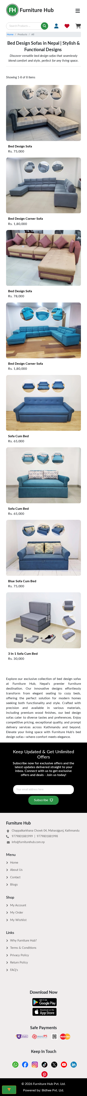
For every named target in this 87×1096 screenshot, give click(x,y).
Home (10, 34)
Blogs (14, 884)
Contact (15, 877)
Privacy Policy (19, 955)
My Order (16, 912)
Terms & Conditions (23, 947)
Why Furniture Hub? (23, 940)
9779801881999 (22, 836)
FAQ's (14, 970)
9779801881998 (47, 836)
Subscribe (41, 800)
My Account (18, 905)
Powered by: (43, 1090)
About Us (16, 869)
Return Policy (19, 962)
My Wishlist (18, 920)
